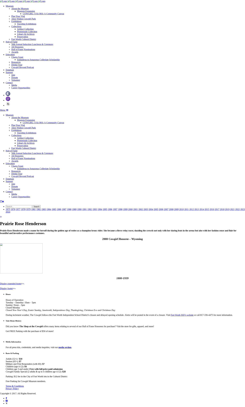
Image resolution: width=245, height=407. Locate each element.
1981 (33, 209)
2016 (212, 209)
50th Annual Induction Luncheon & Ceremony (32, 44)
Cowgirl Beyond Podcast (22, 67)
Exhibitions (16, 21)
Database (10, 70)
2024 (8, 212)
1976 (13, 209)
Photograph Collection (27, 31)
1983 (43, 209)
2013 (196, 209)
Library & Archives (25, 34)
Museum (9, 6)
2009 (176, 209)
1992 (89, 209)
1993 (94, 209)
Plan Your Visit (18, 16)
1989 (74, 209)
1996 (110, 209)
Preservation (22, 36)
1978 (23, 209)
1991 (84, 209)
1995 (105, 209)
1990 (79, 209)
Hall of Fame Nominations (23, 49)
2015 (207, 209)
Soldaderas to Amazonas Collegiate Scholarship (38, 59)
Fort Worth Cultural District (23, 39)
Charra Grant (17, 57)
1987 (64, 209)
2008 (171, 209)
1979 (28, 209)
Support (9, 72)
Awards (14, 52)
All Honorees (17, 47)
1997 (115, 209)
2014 (201, 209)
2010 (181, 209)
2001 (135, 209)
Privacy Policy (12, 388)
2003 (145, 209)
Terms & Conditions (15, 386)
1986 (59, 209)
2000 (130, 209)
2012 (191, 209)
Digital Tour (16, 65)
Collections (16, 26)
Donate (14, 77)
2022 (237, 209)
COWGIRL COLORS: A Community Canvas (43, 13)
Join (13, 75)
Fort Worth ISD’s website (182, 315)
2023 (242, 209)
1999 (125, 209)
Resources (16, 62)
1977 (18, 209)
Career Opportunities (20, 88)
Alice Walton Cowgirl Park (23, 19)
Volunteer (15, 80)
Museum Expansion (26, 11)
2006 (161, 209)
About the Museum (20, 8)
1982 (38, 209)
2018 (222, 209)
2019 (227, 209)
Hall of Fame (11, 42)
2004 (151, 209)
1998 (120, 209)
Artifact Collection (25, 29)
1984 (49, 209)
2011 (186, 209)
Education (10, 54)
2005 (156, 209)
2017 (217, 209)
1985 (54, 209)
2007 (166, 209)
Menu (3, 110)
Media (14, 85)
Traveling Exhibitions (26, 24)
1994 (100, 209)
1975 (8, 209)
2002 (140, 209)
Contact (9, 82)
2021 (232, 209)
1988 (69, 209)
